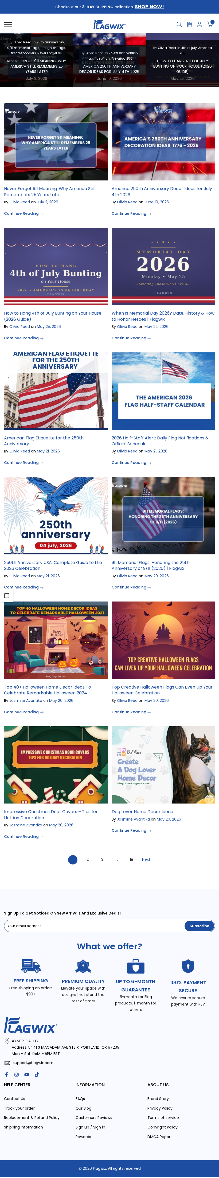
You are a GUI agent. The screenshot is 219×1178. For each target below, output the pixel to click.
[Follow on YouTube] (26, 1075)
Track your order (19, 1108)
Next (146, 859)
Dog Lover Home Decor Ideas (142, 812)
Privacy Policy (160, 1108)
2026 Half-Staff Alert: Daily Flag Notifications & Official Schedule (160, 441)
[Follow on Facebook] (6, 1075)
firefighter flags (53, 47)
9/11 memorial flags (23, 47)
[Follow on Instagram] (16, 1075)
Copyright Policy (162, 1127)
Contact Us (14, 1098)
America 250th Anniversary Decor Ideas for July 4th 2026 (109, 69)
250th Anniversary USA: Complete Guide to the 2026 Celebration (53, 565)
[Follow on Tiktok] (36, 1075)
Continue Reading (22, 213)
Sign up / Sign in (90, 1127)
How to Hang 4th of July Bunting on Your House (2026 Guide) (182, 66)
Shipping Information (23, 1127)
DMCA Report (159, 1136)
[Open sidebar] (6, 595)
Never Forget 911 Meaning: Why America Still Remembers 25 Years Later (36, 66)
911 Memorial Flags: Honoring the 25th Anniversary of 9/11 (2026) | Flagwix (150, 565)
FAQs (80, 1098)
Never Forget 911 (49, 53)
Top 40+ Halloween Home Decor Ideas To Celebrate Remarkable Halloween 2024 (47, 690)
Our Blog (83, 1108)
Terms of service (163, 1117)
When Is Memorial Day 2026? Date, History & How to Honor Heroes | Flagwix (163, 316)
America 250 (122, 58)
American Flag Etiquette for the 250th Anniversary (44, 441)
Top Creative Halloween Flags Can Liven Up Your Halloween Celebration (162, 690)
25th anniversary (50, 42)
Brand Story (158, 1098)
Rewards (83, 1136)
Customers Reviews (94, 1117)
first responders (23, 53)
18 (131, 859)
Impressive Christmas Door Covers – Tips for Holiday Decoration (51, 815)
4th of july (102, 58)
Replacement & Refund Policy (32, 1117)
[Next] (213, 60)
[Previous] (5, 60)
